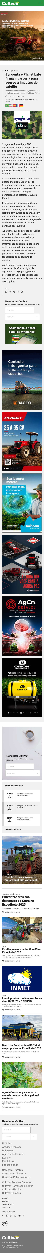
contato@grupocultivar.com (10, 1242)
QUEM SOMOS (7, 1204)
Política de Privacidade (8, 1211)
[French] (18, 105)
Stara (18, 894)
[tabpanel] (22, 36)
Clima (4, 996)
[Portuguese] (7, 105)
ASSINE (5, 1198)
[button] (40, 3)
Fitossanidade (10, 1164)
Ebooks (6, 1157)
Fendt (4, 947)
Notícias (7, 1143)
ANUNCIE (5, 1201)
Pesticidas (15, 71)
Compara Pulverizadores (16, 1177)
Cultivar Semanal (11, 1193)
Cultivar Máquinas (12, 1189)
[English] (11, 105)
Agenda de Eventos (13, 1154)
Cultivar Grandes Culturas (16, 1182)
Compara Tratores (12, 1169)
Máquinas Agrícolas (8, 894)
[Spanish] (14, 105)
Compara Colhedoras (14, 1173)
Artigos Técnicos (11, 1147)
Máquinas (7, 1150)
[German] (22, 105)
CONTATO (6, 1208)
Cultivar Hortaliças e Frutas (17, 1185)
